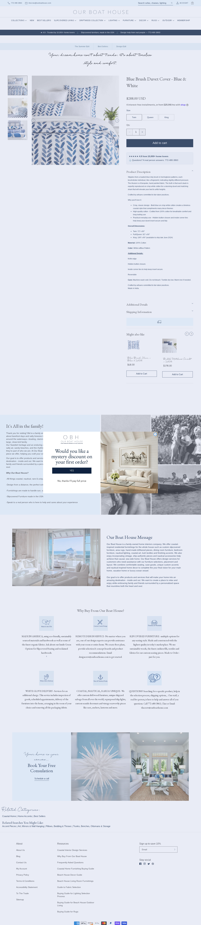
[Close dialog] (155, 434)
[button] (72, 460)
